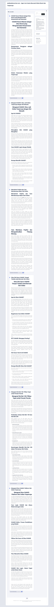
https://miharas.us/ (38, 41)
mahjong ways (38, 33)
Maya (17, 184)
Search (43, 14)
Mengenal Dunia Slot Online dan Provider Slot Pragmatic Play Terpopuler (40, 26)
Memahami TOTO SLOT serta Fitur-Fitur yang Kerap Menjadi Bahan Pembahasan (40, 28)
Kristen (16, 387)
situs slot (27, 219)
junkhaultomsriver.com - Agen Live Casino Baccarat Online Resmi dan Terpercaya (26, 4)
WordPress (26, 601)
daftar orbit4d (15, 36)
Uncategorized (20, 272)
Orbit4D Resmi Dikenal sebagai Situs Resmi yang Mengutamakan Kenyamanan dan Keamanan (21, 17)
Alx (31, 601)
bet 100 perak (21, 404)
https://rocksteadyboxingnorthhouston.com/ (19, 496)
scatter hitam (38, 34)
